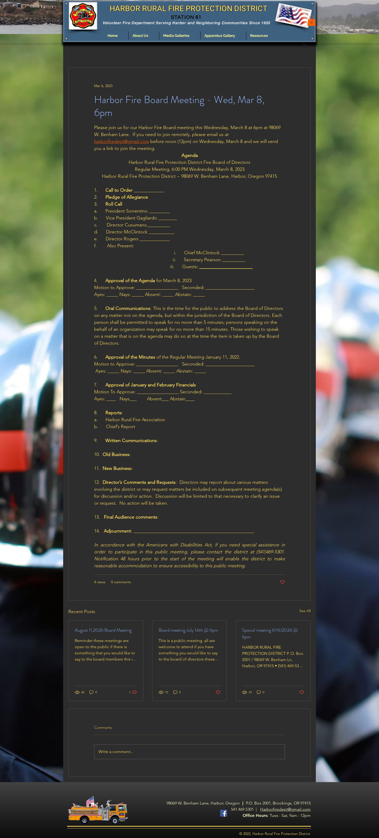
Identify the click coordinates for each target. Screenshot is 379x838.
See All (305, 610)
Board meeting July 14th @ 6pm (188, 630)
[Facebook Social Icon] (223, 813)
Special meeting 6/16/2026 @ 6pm (270, 633)
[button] (144, 35)
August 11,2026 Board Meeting (103, 630)
